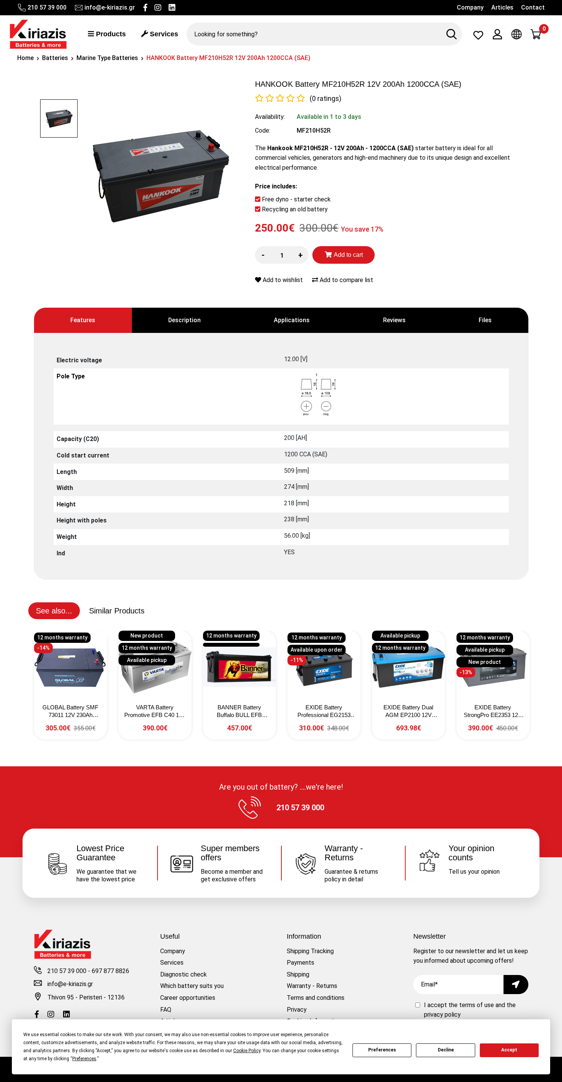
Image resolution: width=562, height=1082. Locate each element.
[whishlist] (478, 37)
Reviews (394, 320)
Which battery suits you (192, 986)
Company (470, 7)
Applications (292, 320)
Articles (502, 7)
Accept (509, 1050)
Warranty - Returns (312, 986)
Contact (533, 7)
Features (82, 320)
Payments (300, 962)
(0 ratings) (325, 98)
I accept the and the (470, 1010)
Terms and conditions (315, 997)
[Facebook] (145, 7)
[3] (280, 98)
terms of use (477, 1005)
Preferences (382, 1050)
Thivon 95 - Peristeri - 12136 (86, 997)
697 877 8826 (110, 971)
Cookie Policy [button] (246, 1050)
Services (163, 34)
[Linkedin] (172, 7)
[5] (301, 98)
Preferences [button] (84, 1058)
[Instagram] (158, 7)
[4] (290, 98)
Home (25, 58)
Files (485, 320)
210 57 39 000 (47, 7)
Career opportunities (187, 997)
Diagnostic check (183, 974)
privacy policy (442, 1014)
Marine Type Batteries (107, 58)
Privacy (297, 1009)
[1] (259, 98)
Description (184, 320)
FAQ (165, 1009)
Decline (446, 1050)
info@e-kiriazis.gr (109, 7)
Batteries (55, 58)
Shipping (298, 974)
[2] (270, 98)
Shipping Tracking (310, 951)
